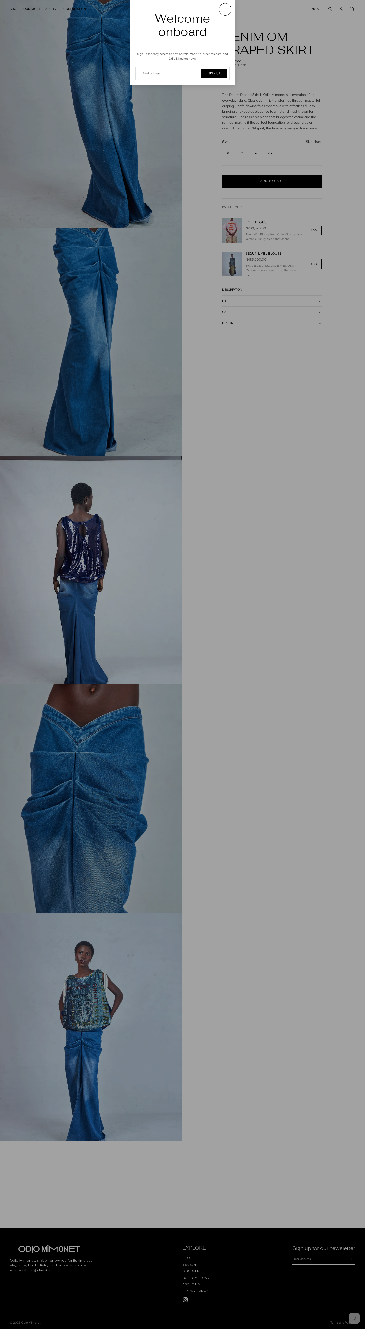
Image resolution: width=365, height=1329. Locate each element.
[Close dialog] (225, 9)
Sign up (214, 73)
